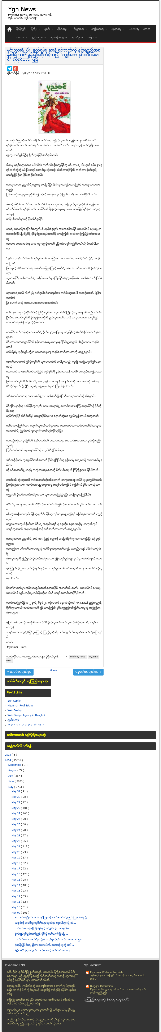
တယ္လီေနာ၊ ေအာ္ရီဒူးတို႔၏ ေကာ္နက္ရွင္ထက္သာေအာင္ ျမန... (49, 940)
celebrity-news (78, 656)
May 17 (16, 869)
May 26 (16, 819)
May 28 (16, 808)
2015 (8, 755)
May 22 (16, 841)
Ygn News (22, 10)
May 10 (16, 907)
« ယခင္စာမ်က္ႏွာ (19, 672)
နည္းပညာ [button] (38, 38)
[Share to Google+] (15, 68)
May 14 (16, 885)
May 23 (16, 836)
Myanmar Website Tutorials (106, 972)
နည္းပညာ (13, 720)
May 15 (16, 880)
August (12, 770)
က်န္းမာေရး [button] (98, 29)
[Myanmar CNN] (9, 29)
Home (53, 671)
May (11, 787)
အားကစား (21, 38)
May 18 (16, 863)
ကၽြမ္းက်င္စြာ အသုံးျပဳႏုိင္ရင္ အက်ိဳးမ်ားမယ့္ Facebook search (117, 977)
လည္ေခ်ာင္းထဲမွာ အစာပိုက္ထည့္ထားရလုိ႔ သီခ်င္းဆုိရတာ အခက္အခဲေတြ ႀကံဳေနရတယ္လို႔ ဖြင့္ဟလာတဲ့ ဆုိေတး (41, 1022)
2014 (8, 760)
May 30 (16, 797)
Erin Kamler (15, 701)
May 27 (16, 814)
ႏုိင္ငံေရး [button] (62, 29)
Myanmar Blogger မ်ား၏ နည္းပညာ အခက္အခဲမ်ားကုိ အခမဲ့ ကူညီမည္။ (118, 991)
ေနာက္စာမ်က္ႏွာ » (88, 672)
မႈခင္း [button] (47, 29)
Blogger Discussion (101, 986)
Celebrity (134, 29)
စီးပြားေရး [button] (79, 29)
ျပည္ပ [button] (34, 29)
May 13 (16, 891)
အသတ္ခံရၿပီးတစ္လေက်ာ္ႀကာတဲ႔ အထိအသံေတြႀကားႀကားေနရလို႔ (51, 917)
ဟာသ (147, 29)
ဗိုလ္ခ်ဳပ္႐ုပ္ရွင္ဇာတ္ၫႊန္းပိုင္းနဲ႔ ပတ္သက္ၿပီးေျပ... (41, 934)
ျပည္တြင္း (21, 29)
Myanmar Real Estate (20, 706)
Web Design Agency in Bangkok (26, 715)
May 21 (16, 847)
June (11, 781)
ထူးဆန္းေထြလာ (59, 38)
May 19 (16, 858)
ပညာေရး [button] (117, 29)
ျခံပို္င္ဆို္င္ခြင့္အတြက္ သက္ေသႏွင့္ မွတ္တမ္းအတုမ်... (44, 951)
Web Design (15, 711)
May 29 (16, 802)
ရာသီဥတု (77, 38)
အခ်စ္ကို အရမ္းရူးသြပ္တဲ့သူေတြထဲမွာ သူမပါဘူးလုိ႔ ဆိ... (45, 923)
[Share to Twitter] (9, 68)
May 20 (16, 852)
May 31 (16, 792)
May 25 (16, 825)
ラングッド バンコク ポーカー (26, 725)
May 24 (16, 830)
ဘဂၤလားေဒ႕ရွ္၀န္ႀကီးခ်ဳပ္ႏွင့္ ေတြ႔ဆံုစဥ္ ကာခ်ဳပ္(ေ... (43, 928)
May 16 (16, 874)
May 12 (16, 896)
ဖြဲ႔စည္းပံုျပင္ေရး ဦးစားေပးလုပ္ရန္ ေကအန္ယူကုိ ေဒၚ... (44, 945)
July (11, 776)
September (15, 765)
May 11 (16, 902)
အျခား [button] (91, 38)
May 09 (16, 913)
